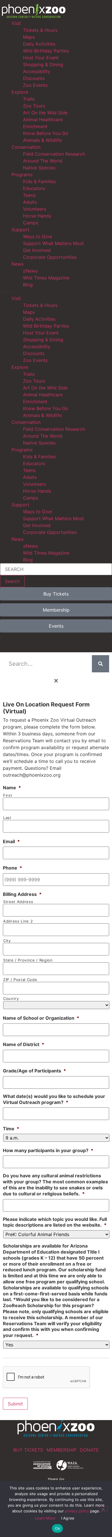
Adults (30, 202)
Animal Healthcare (43, 119)
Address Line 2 (18, 921)
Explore (19, 92)
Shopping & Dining (43, 64)
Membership (61, 1450)
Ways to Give (37, 236)
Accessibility (36, 71)
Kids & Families (39, 181)
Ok (57, 1528)
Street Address (18, 902)
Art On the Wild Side (45, 112)
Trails (28, 99)
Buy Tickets (28, 1450)
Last (7, 818)
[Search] (100, 663)
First (7, 795)
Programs (21, 174)
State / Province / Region (28, 960)
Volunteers (34, 209)
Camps (30, 223)
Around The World (42, 161)
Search (12, 581)
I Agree (68, 1518)
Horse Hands (37, 216)
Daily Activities (39, 44)
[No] (103, 1508)
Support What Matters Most (53, 243)
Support (20, 229)
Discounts (34, 78)
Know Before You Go (45, 133)
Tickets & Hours (40, 30)
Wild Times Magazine (46, 278)
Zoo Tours (34, 106)
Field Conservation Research (54, 154)
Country (11, 998)
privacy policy (77, 1511)
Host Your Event (41, 57)
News (17, 264)
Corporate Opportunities (50, 257)
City (7, 941)
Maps (29, 37)
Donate (89, 1450)
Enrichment (35, 126)
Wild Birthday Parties (46, 51)
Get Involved (37, 250)
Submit (15, 1404)
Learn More (45, 1518)
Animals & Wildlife (42, 140)
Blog (28, 284)
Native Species (39, 168)
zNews (30, 271)
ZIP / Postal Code (20, 980)
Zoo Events (35, 85)
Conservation (25, 147)
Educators (34, 188)
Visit (16, 23)
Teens (29, 195)
